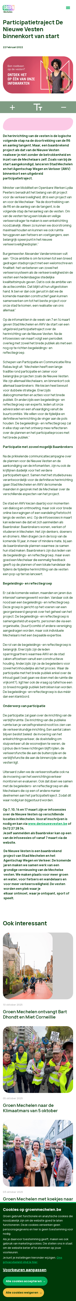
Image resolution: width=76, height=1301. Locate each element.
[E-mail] (6, 99)
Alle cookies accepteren (24, 1281)
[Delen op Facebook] (6, 77)
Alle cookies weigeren (22, 1292)
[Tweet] (6, 88)
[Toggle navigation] (68, 9)
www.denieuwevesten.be (47, 823)
